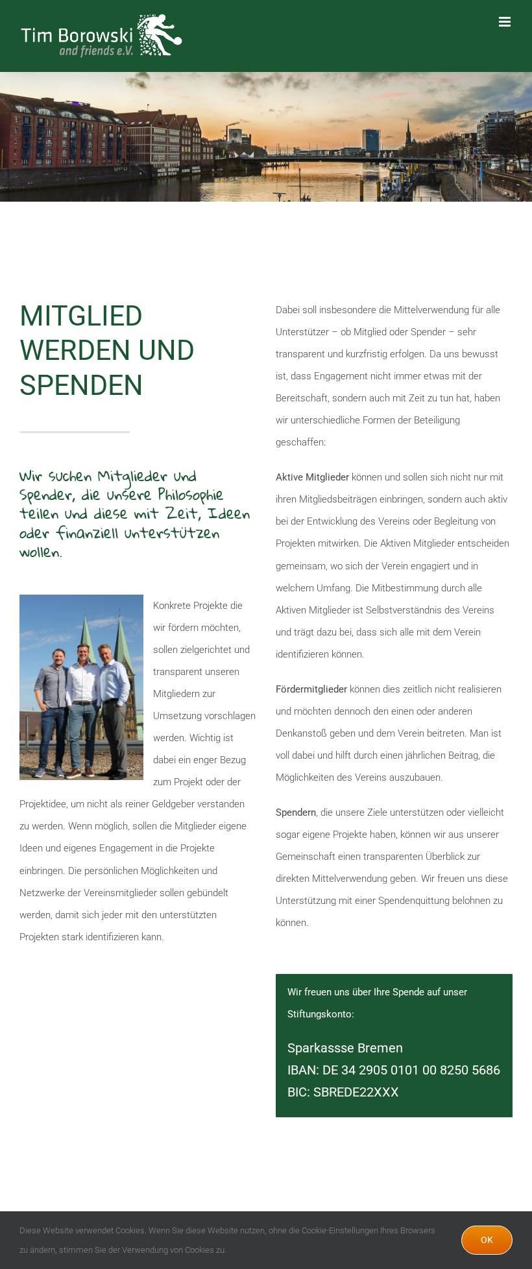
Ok (487, 1240)
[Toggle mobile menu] (506, 22)
